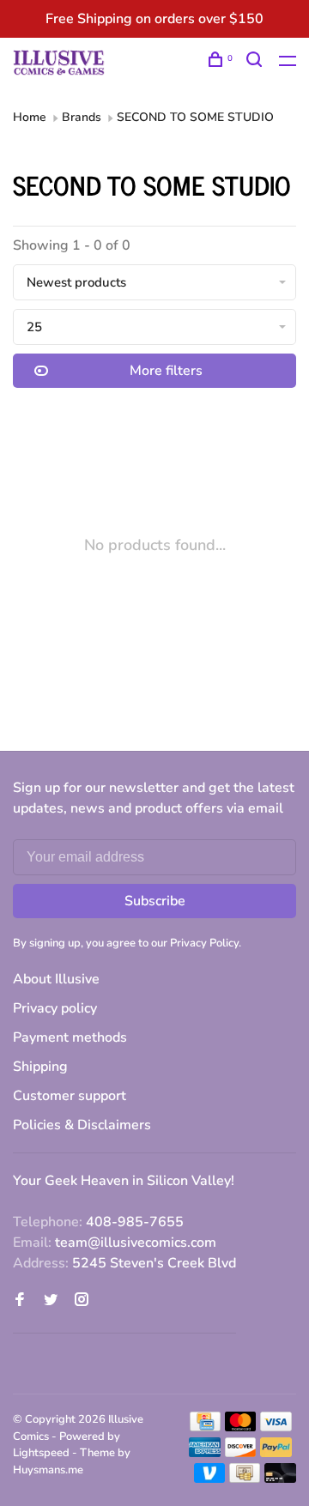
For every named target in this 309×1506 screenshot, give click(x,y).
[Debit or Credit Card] (280, 1478)
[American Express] (205, 1452)
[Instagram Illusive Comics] (81, 1300)
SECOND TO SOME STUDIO (195, 117)
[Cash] (244, 1478)
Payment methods (70, 1037)
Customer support (69, 1095)
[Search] (256, 62)
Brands (81, 117)
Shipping (40, 1066)
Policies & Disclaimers (82, 1125)
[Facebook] (20, 1300)
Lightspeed (41, 1453)
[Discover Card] (241, 1452)
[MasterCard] (241, 1427)
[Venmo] (210, 1478)
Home (29, 117)
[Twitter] (51, 1300)
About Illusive (56, 979)
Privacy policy (55, 1008)
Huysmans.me (48, 1470)
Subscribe (154, 901)
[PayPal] (276, 1452)
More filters (166, 370)
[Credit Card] (205, 1427)
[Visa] (276, 1427)
